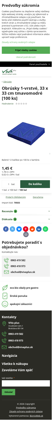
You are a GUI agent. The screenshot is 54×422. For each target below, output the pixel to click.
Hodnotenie (8, 103)
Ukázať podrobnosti (26, 57)
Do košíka (35, 184)
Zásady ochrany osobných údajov (26, 411)
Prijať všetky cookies (26, 50)
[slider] (21, 103)
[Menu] (48, 72)
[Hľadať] (33, 72)
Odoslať (8, 392)
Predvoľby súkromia (26, 407)
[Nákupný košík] (41, 72)
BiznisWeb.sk (36, 415)
